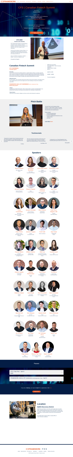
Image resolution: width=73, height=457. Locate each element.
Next (71, 141)
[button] (34, 1)
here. (51, 387)
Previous (2, 141)
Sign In (70, 1)
